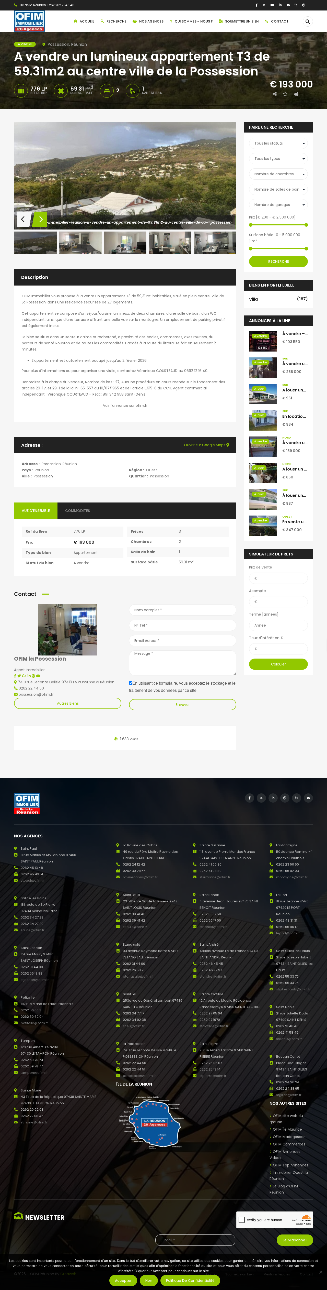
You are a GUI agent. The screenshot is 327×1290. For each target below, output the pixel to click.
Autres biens (68, 703)
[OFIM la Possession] (67, 629)
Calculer (278, 664)
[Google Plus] (25, 676)
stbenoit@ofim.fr (213, 926)
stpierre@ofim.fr (213, 1075)
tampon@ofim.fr (34, 1072)
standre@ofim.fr (213, 976)
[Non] (320, 1272)
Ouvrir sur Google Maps (205, 444)
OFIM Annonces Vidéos (285, 1154)
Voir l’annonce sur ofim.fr (125, 405)
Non (148, 1280)
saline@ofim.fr (32, 930)
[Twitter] (264, 5)
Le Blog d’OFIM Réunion (284, 1189)
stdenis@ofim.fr (289, 1038)
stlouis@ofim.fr (135, 926)
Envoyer (183, 704)
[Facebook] (257, 5)
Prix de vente (260, 567)
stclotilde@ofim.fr (214, 1026)
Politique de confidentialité (190, 1280)
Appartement (86, 552)
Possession (43, 476)
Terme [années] (263, 614)
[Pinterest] (303, 5)
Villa (278, 299)
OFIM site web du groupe (286, 1118)
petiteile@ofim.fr (34, 1023)
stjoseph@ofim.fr (35, 979)
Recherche (278, 261)
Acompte (257, 590)
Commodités (77, 510)
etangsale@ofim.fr (138, 976)
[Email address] (288, 5)
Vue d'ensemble (36, 510)
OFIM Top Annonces (290, 1165)
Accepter (123, 1280)
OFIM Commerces (289, 1144)
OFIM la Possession (40, 658)
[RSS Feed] (296, 5)
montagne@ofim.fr (292, 877)
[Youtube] (38, 676)
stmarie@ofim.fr (34, 1122)
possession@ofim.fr (139, 1075)
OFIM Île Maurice (287, 1129)
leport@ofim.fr (288, 933)
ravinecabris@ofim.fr (140, 877)
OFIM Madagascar (289, 1136)
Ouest (151, 470)
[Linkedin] (30, 676)
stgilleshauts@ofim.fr (293, 989)
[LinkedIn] (280, 5)
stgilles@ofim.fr (288, 1094)
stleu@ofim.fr (134, 1026)
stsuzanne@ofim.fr (215, 877)
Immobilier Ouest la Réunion (289, 1175)
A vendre (81, 562)
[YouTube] (272, 5)
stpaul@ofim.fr (33, 880)
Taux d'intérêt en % (266, 637)
